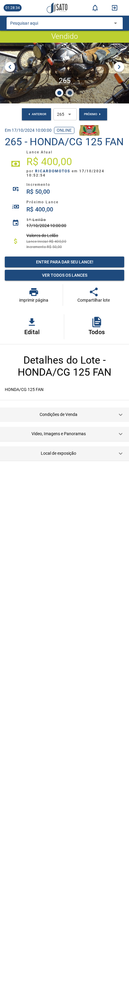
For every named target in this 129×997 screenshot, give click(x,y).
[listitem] (64, 164)
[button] (64, 415)
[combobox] (60, 25)
